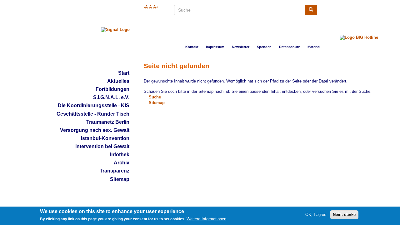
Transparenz (114, 170)
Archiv (121, 162)
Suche (155, 97)
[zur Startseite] (115, 30)
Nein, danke (344, 214)
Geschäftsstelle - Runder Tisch (93, 114)
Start (123, 73)
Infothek (119, 154)
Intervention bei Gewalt (102, 146)
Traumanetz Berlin (107, 122)
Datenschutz (289, 47)
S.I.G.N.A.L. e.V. (111, 97)
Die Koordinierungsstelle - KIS (93, 105)
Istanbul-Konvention (105, 138)
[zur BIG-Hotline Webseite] (359, 34)
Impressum (215, 47)
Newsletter (240, 47)
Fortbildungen (112, 89)
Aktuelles (118, 81)
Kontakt (191, 47)
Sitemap (119, 179)
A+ (155, 7)
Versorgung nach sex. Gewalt (94, 130)
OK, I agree (315, 214)
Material (314, 47)
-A (146, 7)
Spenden (264, 47)
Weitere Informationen (206, 219)
